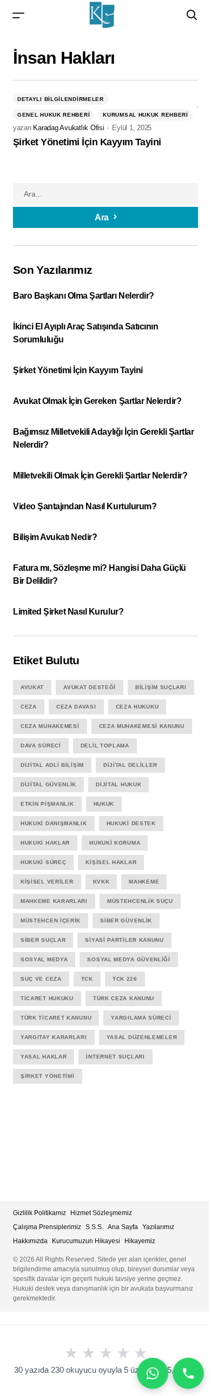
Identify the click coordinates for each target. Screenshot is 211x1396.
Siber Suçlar (43, 940)
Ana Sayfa (123, 1227)
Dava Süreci (41, 745)
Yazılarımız (158, 1227)
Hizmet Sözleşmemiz (101, 1213)
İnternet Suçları (115, 1057)
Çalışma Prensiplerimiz (47, 1227)
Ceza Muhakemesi (50, 726)
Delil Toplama (105, 745)
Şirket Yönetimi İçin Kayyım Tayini (87, 142)
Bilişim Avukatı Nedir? (55, 537)
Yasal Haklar (44, 1057)
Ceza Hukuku (137, 707)
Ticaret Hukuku (47, 998)
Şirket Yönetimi (48, 1076)
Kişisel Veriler (47, 882)
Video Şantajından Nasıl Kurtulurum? (84, 506)
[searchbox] (105, 194)
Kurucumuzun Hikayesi (86, 1241)
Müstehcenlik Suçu (140, 901)
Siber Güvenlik (126, 920)
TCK (87, 979)
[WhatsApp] (152, 1373)
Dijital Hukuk (118, 784)
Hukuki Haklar (45, 843)
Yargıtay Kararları (54, 1037)
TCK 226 (125, 979)
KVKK (101, 882)
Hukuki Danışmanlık (54, 823)
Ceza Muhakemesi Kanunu (141, 726)
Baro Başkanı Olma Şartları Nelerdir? (84, 295)
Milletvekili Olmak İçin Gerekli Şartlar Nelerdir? (100, 475)
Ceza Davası (76, 707)
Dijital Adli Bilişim (52, 765)
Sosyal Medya (44, 959)
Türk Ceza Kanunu (123, 998)
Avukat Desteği (89, 687)
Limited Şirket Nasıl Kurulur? (68, 611)
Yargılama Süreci (141, 1018)
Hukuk (104, 804)
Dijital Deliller (130, 765)
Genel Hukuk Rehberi (53, 115)
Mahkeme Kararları (54, 901)
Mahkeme (144, 882)
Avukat (32, 687)
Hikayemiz (139, 1241)
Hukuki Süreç (43, 862)
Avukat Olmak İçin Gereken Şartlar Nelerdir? (97, 401)
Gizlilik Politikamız (39, 1213)
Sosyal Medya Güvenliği (128, 959)
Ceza (29, 707)
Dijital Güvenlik (48, 784)
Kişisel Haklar (110, 862)
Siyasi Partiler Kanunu (124, 940)
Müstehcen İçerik (51, 920)
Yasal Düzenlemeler (142, 1037)
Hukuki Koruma (114, 843)
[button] (18, 15)
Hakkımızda (30, 1241)
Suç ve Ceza (41, 979)
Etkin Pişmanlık (47, 804)
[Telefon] (188, 1373)
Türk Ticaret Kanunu (56, 1018)
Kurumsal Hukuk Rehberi (145, 115)
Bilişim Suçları (161, 687)
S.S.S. (94, 1227)
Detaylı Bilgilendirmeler (60, 99)
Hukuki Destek (131, 823)
